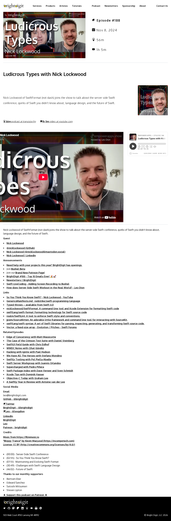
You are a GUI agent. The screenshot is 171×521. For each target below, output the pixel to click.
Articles (63, 6)
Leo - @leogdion (15, 411)
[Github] (9, 508)
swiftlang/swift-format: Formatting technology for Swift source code (47, 312)
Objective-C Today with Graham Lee (27, 378)
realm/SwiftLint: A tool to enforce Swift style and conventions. (43, 316)
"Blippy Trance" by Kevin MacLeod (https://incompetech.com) (38, 440)
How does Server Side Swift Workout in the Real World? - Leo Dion (45, 287)
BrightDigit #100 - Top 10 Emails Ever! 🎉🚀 (31, 276)
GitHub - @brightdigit (15, 399)
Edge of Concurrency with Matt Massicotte (31, 336)
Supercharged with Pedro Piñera (25, 366)
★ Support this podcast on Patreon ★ (25, 494)
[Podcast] (27, 508)
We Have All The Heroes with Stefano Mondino (34, 355)
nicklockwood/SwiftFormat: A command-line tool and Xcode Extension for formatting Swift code (63, 308)
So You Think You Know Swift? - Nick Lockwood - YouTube (40, 297)
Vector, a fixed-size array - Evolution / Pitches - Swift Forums (42, 327)
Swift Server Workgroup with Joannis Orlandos (34, 363)
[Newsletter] (36, 508)
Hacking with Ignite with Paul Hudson (28, 351)
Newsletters (111, 6)
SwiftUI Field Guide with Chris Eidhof (28, 344)
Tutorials (77, 6)
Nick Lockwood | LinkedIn (21, 255)
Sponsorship (128, 6)
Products (50, 6)
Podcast (96, 6)
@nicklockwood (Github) (21, 248)
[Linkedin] (22, 508)
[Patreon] (18, 508)
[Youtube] (31, 508)
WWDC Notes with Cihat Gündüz (25, 348)
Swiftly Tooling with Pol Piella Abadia (29, 359)
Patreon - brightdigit (15, 427)
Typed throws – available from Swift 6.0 (30, 304)
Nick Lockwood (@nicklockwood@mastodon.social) (36, 251)
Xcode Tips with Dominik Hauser (25, 374)
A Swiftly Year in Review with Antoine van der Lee (36, 381)
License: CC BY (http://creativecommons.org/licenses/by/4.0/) (39, 444)
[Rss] (40, 508)
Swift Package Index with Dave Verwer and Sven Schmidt (40, 370)
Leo (5, 423)
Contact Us (162, 6)
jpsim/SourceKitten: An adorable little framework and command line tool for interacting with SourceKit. (67, 319)
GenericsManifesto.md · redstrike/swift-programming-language (43, 301)
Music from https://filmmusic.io (21, 437)
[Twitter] (4, 508)
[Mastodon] (13, 508)
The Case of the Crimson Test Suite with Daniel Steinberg (40, 340)
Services (37, 6)
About (142, 6)
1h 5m (57, 121)
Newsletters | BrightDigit (21, 280)
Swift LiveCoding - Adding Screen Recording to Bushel (38, 283)
